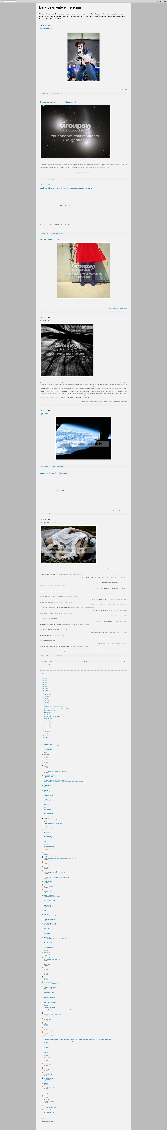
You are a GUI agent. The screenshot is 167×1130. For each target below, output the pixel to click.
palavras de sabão (48, 795)
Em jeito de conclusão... (49, 1101)
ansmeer (41, 564)
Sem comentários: (60, 404)
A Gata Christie (47, 785)
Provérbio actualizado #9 (49, 1074)
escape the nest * (47, 522)
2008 (44, 733)
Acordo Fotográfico (48, 982)
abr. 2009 (47, 725)
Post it (45, 1092)
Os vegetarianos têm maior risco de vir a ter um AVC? (55, 872)
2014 (44, 680)
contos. (45, 853)
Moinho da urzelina (47, 891)
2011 (44, 686)
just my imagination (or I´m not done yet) (52, 896)
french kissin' (47, 759)
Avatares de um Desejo (49, 900)
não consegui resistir (103, 568)
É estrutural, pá (47, 761)
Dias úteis (46, 790)
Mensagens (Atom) (50, 664)
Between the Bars (44, 224)
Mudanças (46, 786)
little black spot (47, 1057)
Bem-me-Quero (47, 937)
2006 (44, 737)
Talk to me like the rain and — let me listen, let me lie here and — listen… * (59, 825)
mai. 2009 (47, 723)
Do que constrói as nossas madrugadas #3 (58, 102)
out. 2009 (47, 696)
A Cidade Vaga (47, 1091)
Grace (45, 963)
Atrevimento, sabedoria (48, 943)
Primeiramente (47, 809)
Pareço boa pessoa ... (48, 814)
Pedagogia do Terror (49, 958)
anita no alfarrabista (48, 977)
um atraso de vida (48, 890)
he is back (124, 89)
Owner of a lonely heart (49, 1078)
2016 (44, 676)
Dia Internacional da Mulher (49, 848)
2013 (44, 682)
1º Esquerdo (47, 933)
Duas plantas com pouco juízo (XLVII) (51, 745)
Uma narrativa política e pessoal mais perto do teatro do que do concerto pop (60, 858)
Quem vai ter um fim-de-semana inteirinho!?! (53, 1053)
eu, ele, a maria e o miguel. (50, 851)
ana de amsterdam (48, 947)
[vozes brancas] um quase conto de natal (52, 929)
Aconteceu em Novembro (50, 1002)
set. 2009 (47, 698)
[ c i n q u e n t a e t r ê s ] (50, 1107)
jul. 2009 (47, 702)
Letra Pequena (47, 836)
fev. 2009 (47, 729)
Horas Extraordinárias (49, 775)
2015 (44, 678)
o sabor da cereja (48, 1032)
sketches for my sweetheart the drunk (53, 823)
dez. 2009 (47, 692)
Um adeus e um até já (48, 776)
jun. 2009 (47, 721)
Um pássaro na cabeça (48, 837)
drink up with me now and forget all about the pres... (56, 708)
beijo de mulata (47, 928)
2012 (44, 684)
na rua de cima (47, 862)
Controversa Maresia (49, 895)
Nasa (41, 159)
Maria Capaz (47, 1105)
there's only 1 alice (48, 828)
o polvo (45, 910)
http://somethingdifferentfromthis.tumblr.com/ (55, 780)
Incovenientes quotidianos (49, 1059)
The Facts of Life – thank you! (50, 924)
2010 (44, 688)
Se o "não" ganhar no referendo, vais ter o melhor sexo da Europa (57, 1009)
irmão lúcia (46, 914)
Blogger (91, 1125)
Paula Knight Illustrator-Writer (51, 923)
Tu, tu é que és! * (47, 1079)
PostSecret (46, 754)
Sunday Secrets (47, 756)
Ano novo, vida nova (48, 1064)
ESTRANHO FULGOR (49, 1112)
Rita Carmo (83, 83)
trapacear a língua (48, 885)
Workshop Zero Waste (48, 906)
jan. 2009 (47, 731)
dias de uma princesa (49, 992)
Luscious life (47, 1073)
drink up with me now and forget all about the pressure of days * (66, 188)
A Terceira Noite (48, 749)
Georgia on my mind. (48, 954)
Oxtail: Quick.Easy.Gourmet (49, 800)
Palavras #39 (45, 321)
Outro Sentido (47, 952)
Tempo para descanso (48, 842)
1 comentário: (59, 93)
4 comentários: (59, 311)
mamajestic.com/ (48, 799)
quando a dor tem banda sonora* (54, 473)
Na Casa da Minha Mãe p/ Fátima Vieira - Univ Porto (55, 771)
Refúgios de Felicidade (49, 997)
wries (41, 377)
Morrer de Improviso (49, 1087)
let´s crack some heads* (50, 239)
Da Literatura (47, 832)
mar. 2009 (47, 727)
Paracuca (46, 1052)
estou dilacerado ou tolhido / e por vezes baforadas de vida (56, 1043)
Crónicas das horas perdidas (51, 972)
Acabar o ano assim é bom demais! (51, 983)
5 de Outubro (46, 867)
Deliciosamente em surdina (60, 7)
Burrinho (45, 948)
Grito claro (46, 1083)
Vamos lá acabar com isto (49, 988)
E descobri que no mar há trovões (51, 819)
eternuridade (47, 1028)
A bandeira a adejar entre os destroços (52, 750)
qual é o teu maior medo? (49, 1048)
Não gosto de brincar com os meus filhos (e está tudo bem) (56, 877)
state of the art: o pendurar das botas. (51, 915)
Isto (44, 805)
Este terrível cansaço (48, 886)
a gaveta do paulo (48, 744)
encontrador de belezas (49, 919)
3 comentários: (59, 233)
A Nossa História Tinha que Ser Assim (53, 1110)
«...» (44, 1003)
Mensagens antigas (121, 661)
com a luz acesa (48, 1012)
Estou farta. (46, 973)
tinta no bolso (47, 818)
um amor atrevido (48, 881)
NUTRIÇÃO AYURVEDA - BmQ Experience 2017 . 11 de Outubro (57, 938)
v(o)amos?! (45, 414)
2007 (44, 735)
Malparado (46, 1023)
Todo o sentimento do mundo (51, 1018)
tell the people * (46, 28)
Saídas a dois (46, 998)
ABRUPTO (46, 968)
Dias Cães (46, 804)
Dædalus (46, 1068)
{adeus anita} (46, 978)
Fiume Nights (67, 224)
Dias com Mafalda (48, 905)
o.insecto (46, 841)
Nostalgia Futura (48, 942)
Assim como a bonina (49, 846)
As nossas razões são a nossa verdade (52, 959)
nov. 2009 (47, 694)
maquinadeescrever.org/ (50, 856)
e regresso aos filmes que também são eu (52, 1014)
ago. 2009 (47, 700)
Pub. (44, 901)
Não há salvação (47, 1019)
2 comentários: (59, 466)
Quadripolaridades (48, 813)
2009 (44, 690)
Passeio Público (47, 1069)
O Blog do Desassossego (50, 987)
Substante (46, 1062)
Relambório (46, 766)
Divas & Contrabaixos (49, 1035)
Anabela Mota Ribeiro (49, 770)
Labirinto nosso (47, 1096)
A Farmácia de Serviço (49, 1007)
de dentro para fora (48, 765)
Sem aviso (46, 1047)
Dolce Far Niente (48, 876)
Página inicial (85, 661)
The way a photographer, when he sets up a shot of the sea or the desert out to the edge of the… (64, 781)
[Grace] (45, 993)
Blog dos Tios (47, 1100)
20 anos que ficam (47, 791)
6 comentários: (59, 179)
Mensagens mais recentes (47, 661)
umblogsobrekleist (48, 865)
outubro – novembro (48, 964)
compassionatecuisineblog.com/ (52, 871)
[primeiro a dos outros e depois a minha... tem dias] (118, 308)
